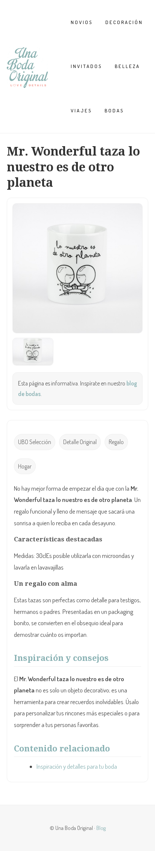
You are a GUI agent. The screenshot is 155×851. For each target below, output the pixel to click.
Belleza (127, 66)
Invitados (86, 66)
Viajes (81, 110)
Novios (82, 22)
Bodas (114, 110)
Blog (101, 827)
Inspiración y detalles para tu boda (76, 766)
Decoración (124, 22)
